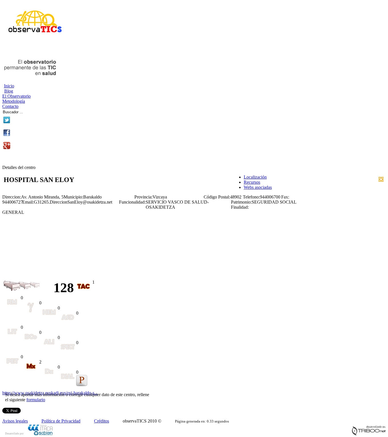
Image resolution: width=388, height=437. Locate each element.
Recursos (252, 182)
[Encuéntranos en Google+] (6, 147)
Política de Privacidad (60, 421)
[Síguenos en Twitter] (6, 122)
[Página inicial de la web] (32, 34)
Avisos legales (15, 421)
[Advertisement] (68, 47)
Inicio (9, 85)
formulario (35, 399)
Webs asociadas (258, 187)
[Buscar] (43, 111)
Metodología (13, 101)
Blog (8, 91)
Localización (255, 177)
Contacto (10, 106)
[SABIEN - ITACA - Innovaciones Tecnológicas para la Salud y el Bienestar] (40, 434)
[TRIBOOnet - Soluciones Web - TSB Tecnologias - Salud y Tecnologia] (369, 434)
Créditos (101, 421)
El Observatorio (16, 96)
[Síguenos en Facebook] (6, 134)
